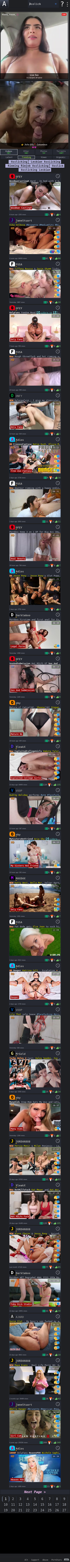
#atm (43, 795)
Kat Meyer (37, 1189)
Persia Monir (22, 1146)
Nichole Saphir (51, 1453)
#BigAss (59, 225)
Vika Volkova (17, 225)
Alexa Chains (22, 1233)
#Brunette (32, 225)
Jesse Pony (19, 576)
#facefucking (55, 795)
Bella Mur (36, 882)
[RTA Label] (66, 1560)
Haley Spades (43, 1058)
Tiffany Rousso (24, 269)
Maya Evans (21, 1365)
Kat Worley (56, 1189)
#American (46, 1409)
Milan (37, 1146)
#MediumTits (46, 225)
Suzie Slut (15, 1321)
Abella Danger (17, 1409)
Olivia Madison (58, 444)
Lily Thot (15, 1014)
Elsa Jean (39, 926)
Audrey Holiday (18, 795)
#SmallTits (60, 1409)
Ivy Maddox (60, 1058)
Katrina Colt (30, 970)
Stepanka (56, 707)
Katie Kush (39, 444)
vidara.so (46, 312)
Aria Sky (39, 839)
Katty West (21, 882)
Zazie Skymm (44, 269)
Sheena (41, 707)
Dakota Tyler (51, 751)
